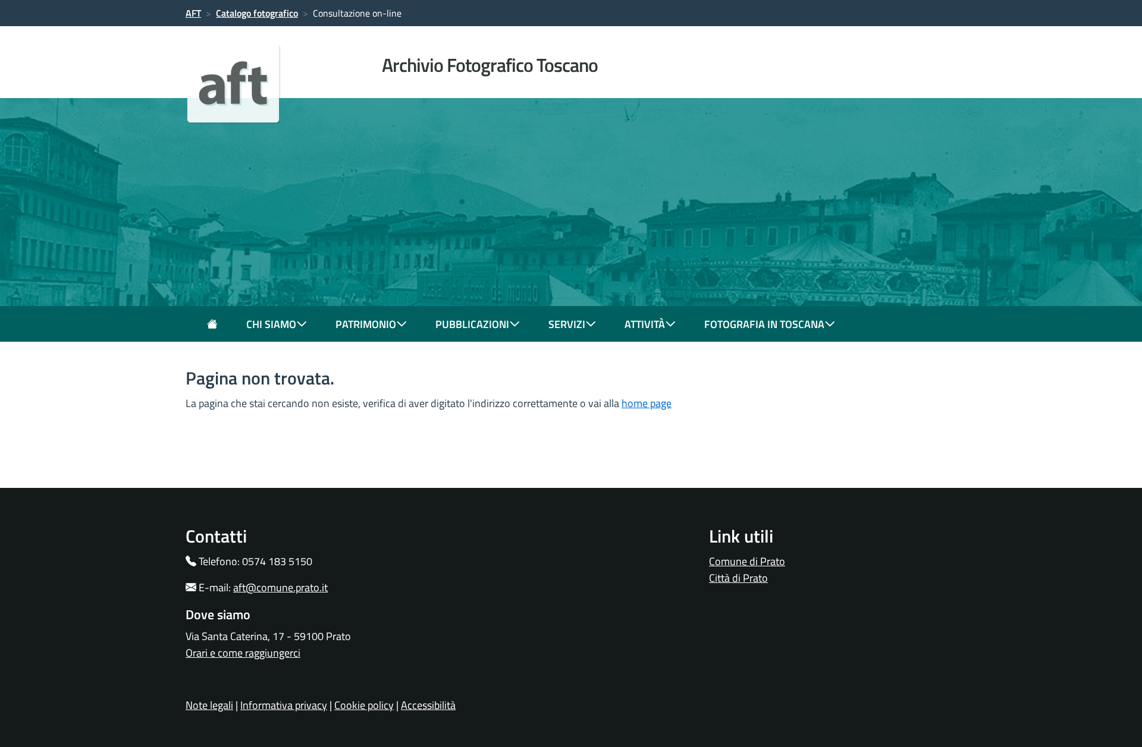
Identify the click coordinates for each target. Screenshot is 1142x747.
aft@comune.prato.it (280, 587)
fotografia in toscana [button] (764, 324)
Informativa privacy (283, 705)
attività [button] (645, 324)
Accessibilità (428, 705)
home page (647, 403)
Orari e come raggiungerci (243, 653)
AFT (193, 13)
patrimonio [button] (365, 324)
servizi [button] (566, 324)
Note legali (209, 705)
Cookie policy (364, 705)
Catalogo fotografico (257, 13)
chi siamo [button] (271, 324)
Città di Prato (738, 578)
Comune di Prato (747, 561)
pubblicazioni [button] (472, 324)
